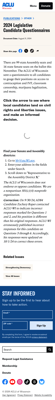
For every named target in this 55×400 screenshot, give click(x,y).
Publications (11, 18)
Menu (33, 5)
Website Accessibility (43, 395)
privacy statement (39, 337)
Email (6, 312)
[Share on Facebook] (20, 51)
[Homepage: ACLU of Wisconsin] (12, 6)
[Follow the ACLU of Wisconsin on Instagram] (20, 382)
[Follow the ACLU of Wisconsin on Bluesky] (42, 382)
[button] (32, 51)
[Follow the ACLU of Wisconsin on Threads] (34, 382)
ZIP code (7, 323)
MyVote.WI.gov (25, 160)
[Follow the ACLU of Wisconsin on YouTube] (12, 382)
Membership (9, 365)
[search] (50, 349)
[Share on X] (26, 51)
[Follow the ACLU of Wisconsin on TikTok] (27, 382)
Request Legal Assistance (17, 358)
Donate (45, 5)
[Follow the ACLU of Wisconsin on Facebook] (5, 382)
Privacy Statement (25, 395)
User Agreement (9, 395)
